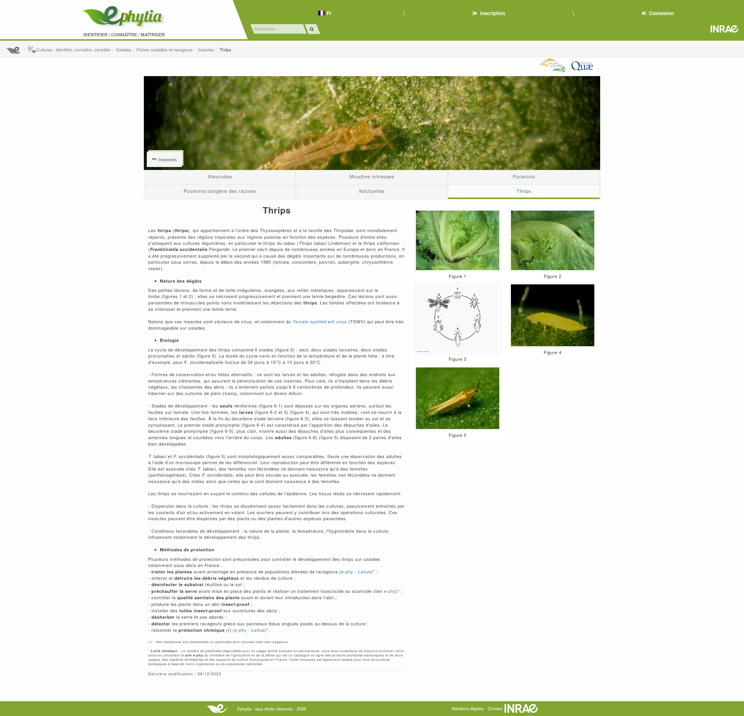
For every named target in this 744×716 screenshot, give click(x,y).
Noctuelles (371, 190)
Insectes (206, 49)
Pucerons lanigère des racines (220, 190)
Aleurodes (220, 176)
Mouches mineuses (372, 176)
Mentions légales (468, 708)
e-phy (390, 591)
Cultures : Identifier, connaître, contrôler (73, 49)
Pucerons (524, 176)
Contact (495, 708)
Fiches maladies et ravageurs (165, 49)
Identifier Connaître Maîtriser (124, 35)
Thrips (225, 49)
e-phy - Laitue (356, 571)
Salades (123, 49)
